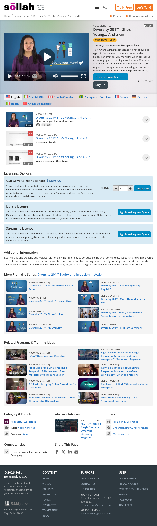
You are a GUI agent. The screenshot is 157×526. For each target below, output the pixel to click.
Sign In (100, 85)
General (27, 434)
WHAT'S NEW (49, 510)
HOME (46, 478)
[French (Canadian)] (61, 97)
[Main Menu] (74, 7)
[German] (139, 97)
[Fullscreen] (84, 77)
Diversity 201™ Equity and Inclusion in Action (70, 274)
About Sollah (90, 478)
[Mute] (55, 77)
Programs (118, 16)
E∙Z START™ (49, 505)
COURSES (48, 489)
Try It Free (124, 7)
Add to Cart (142, 188)
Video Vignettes (26, 427)
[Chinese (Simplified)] (37, 103)
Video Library (22, 16)
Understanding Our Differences (130, 427)
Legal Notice (127, 478)
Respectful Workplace (23, 421)
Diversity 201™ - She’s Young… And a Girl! (56, 16)
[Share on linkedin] (70, 452)
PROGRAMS (49, 494)
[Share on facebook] (56, 452)
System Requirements (133, 489)
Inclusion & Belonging (125, 421)
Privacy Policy (128, 484)
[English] (13, 97)
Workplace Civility (123, 434)
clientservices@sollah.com (96, 505)
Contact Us (88, 484)
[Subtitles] (34, 77)
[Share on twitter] (63, 452)
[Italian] (12, 103)
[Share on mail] (76, 452)
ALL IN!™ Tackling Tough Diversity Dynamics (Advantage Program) (91, 430)
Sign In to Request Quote (134, 212)
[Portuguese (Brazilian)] (95, 97)
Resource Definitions (141, 16)
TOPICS (46, 500)
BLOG (45, 515)
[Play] (9, 77)
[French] (121, 97)
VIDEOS (46, 484)
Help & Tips (88, 489)
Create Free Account (110, 77)
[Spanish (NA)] (34, 97)
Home (7, 16)
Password (125, 500)
